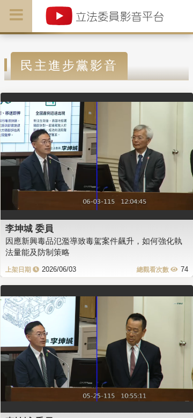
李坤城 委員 (29, 228)
